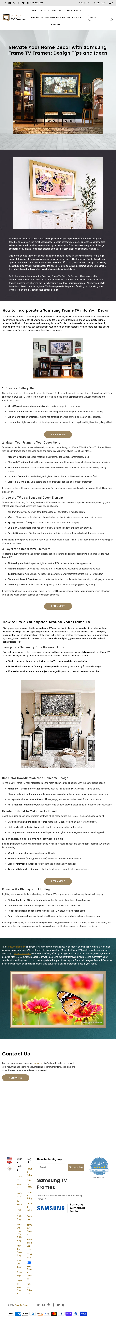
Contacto (55, 25)
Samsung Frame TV (16, 946)
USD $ (82, 3)
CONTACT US (15, 1077)
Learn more (58, 434)
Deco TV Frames (22, 953)
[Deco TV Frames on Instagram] (5, 3)
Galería (45, 18)
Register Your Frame (19, 1287)
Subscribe (76, 1167)
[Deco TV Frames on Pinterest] (14, 3)
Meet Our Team (19, 1263)
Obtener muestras (60, 18)
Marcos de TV (39, 10)
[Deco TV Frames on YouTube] (9, 3)
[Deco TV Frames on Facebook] (18, 3)
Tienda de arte (73, 10)
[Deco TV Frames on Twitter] (23, 3)
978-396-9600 (36, 3)
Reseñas (35, 18)
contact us (38, 1063)
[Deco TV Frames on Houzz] (27, 3)
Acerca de (77, 18)
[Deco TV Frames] (14, 17)
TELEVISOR (56, 10)
